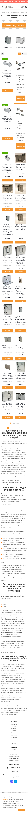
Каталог (14, 741)
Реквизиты (14, 733)
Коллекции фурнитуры (14, 25)
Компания (14, 721)
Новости (14, 726)
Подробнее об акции (21, 98)
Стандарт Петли (7, 47)
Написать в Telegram (15, 781)
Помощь (14, 747)
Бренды (14, 730)
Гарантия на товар (14, 758)
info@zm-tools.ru (15, 771)
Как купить (14, 752)
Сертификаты (14, 728)
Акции (14, 743)
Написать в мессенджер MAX (11, 781)
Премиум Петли (20, 47)
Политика (14, 735)
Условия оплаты (14, 754)
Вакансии (14, 737)
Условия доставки (14, 756)
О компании (14, 724)
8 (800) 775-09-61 (15, 768)
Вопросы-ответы (14, 760)
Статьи (14, 749)
